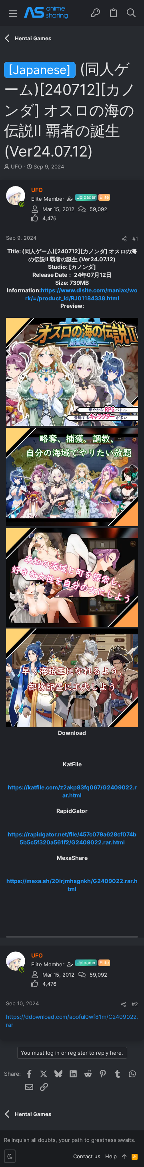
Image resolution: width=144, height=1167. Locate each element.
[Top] (124, 1156)
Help (111, 1156)
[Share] (124, 239)
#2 (135, 1004)
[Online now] (21, 204)
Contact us (86, 1156)
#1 (135, 238)
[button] (13, 13)
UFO (16, 166)
